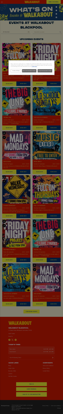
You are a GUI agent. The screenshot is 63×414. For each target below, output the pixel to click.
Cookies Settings (16, 70)
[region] (31, 67)
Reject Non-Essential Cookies (29, 70)
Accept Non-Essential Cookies (44, 70)
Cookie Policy (34, 66)
